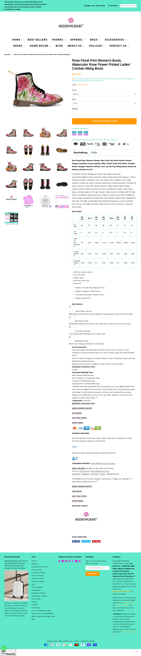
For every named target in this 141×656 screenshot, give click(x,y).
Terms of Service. (122, 605)
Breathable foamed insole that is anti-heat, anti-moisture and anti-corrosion (100, 324)
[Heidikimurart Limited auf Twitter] (60, 561)
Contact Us (118, 46)
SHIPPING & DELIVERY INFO (83, 403)
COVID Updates (37, 587)
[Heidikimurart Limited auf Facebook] (63, 561)
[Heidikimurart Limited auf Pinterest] (66, 561)
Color (74, 90)
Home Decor (39, 46)
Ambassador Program (39, 596)
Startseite (7, 54)
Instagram (85, 474)
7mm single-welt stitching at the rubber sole (87, 334)
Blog (59, 46)
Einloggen (87, 6)
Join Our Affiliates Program (41, 611)
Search (33, 561)
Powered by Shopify (87, 641)
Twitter (102, 474)
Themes (58, 40)
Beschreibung (80, 152)
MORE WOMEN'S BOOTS (82, 408)
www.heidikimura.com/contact (103, 463)
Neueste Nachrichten (12, 557)
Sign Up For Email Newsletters (42, 613)
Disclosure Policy (37, 578)
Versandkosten (82, 85)
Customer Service (37, 581)
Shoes (18, 46)
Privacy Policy (36, 570)
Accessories (115, 40)
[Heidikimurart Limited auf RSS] (80, 561)
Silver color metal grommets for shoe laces (86, 344)
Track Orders (36, 599)
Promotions (35, 608)
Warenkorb (114, 6)
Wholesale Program (38, 593)
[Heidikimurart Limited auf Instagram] (70, 561)
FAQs (94, 152)
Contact (34, 602)
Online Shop (84, 471)
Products (34, 605)
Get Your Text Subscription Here (43, 616)
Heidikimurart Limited (71, 641)
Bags (94, 40)
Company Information (39, 567)
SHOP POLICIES (78, 468)
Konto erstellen (100, 6)
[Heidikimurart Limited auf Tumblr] (73, 561)
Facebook (76, 474)
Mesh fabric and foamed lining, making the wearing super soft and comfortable (101, 314)
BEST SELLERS (37, 40)
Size (74, 99)
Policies (96, 46)
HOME (16, 40)
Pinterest (94, 474)
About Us (75, 46)
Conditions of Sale (38, 573)
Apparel (77, 40)
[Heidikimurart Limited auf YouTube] (76, 561)
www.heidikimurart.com (99, 471)
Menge (75, 109)
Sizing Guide (35, 590)
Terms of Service (37, 576)
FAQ (32, 584)
